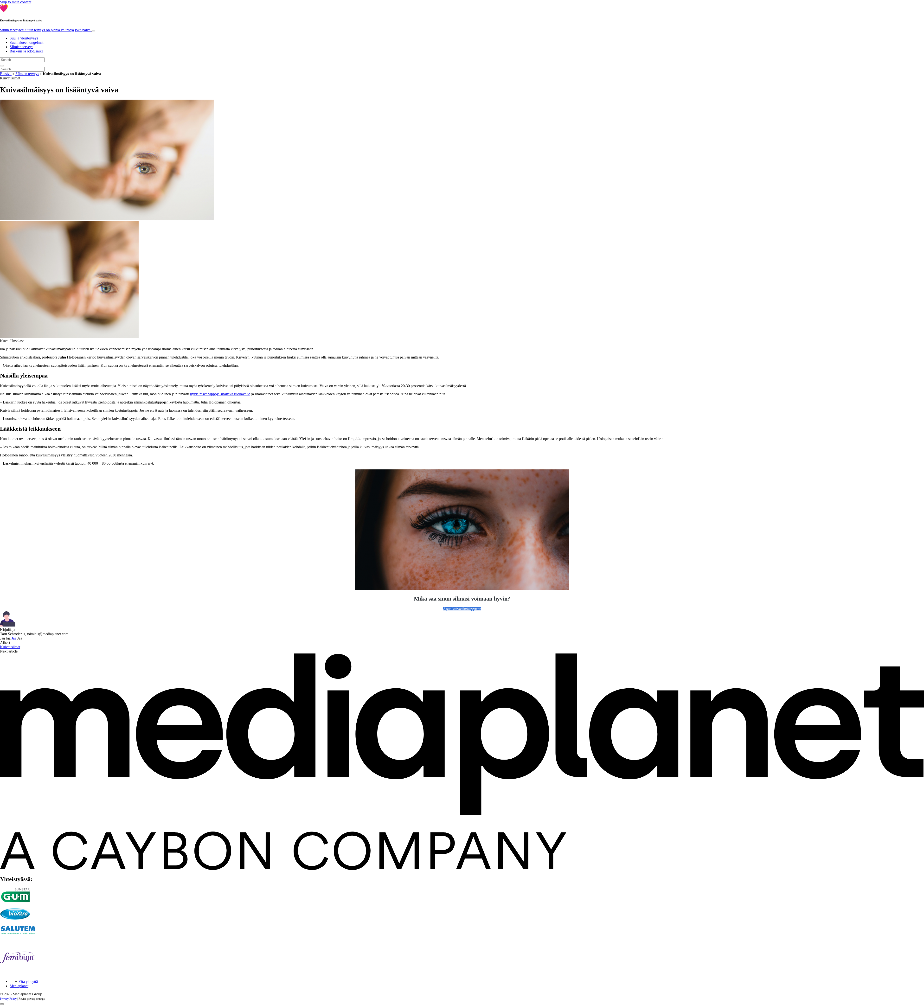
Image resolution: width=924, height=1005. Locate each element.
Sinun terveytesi (45, 30)
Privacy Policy (8, 998)
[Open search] (2, 65)
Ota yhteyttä (28, 981)
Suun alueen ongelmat (26, 42)
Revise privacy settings (32, 998)
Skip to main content (15, 2)
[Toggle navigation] (93, 31)
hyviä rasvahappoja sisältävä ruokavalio (220, 394)
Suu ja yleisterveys (24, 38)
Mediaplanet (19, 986)
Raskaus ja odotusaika (26, 51)
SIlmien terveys (21, 47)
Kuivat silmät (10, 647)
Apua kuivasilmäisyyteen (462, 609)
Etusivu (6, 74)
